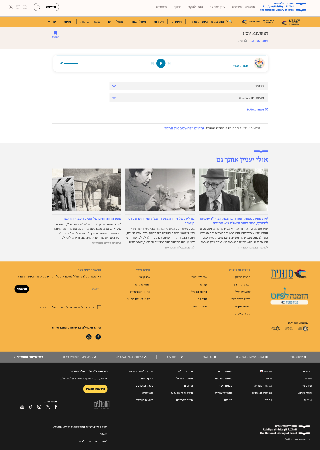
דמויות (68, 22)
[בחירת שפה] (25, 7)
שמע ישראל (242, 292)
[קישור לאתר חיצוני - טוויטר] (48, 407)
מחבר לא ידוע (260, 41)
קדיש (203, 284)
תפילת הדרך (242, 284)
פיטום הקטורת (240, 306)
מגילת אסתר (242, 313)
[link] (297, 357)
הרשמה (22, 289)
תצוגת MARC (255, 109)
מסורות (159, 22)
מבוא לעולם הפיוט (138, 299)
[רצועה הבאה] (169, 63)
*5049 (104, 434)
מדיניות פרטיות (140, 292)
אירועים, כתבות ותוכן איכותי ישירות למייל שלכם (84, 378)
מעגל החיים (115, 22)
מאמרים (177, 22)
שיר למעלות (199, 277)
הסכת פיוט (200, 306)
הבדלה (202, 299)
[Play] (161, 63)
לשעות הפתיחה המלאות (93, 441)
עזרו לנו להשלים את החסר (184, 128)
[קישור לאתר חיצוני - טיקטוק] (31, 407)
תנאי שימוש (142, 284)
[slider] (161, 55)
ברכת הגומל (199, 292)
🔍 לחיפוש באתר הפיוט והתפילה (211, 22)
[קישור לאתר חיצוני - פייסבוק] (56, 407)
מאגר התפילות (90, 22)
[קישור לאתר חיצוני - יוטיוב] (22, 407)
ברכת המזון (242, 277)
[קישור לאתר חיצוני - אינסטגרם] (39, 407)
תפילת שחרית (241, 299)
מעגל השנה (138, 22)
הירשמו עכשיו (95, 389)
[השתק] (61, 63)
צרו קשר (144, 277)
